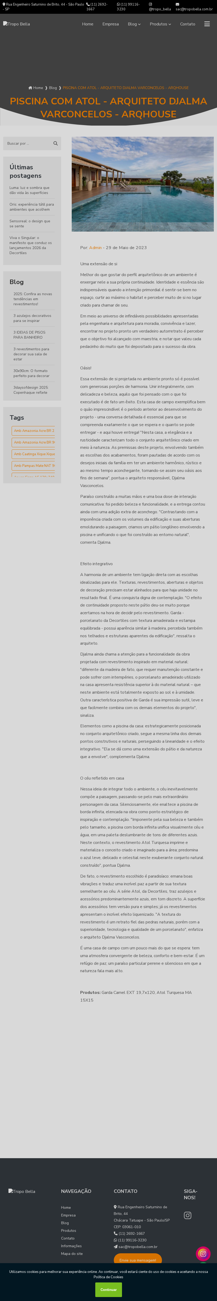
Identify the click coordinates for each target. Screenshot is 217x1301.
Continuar (109, 1290)
